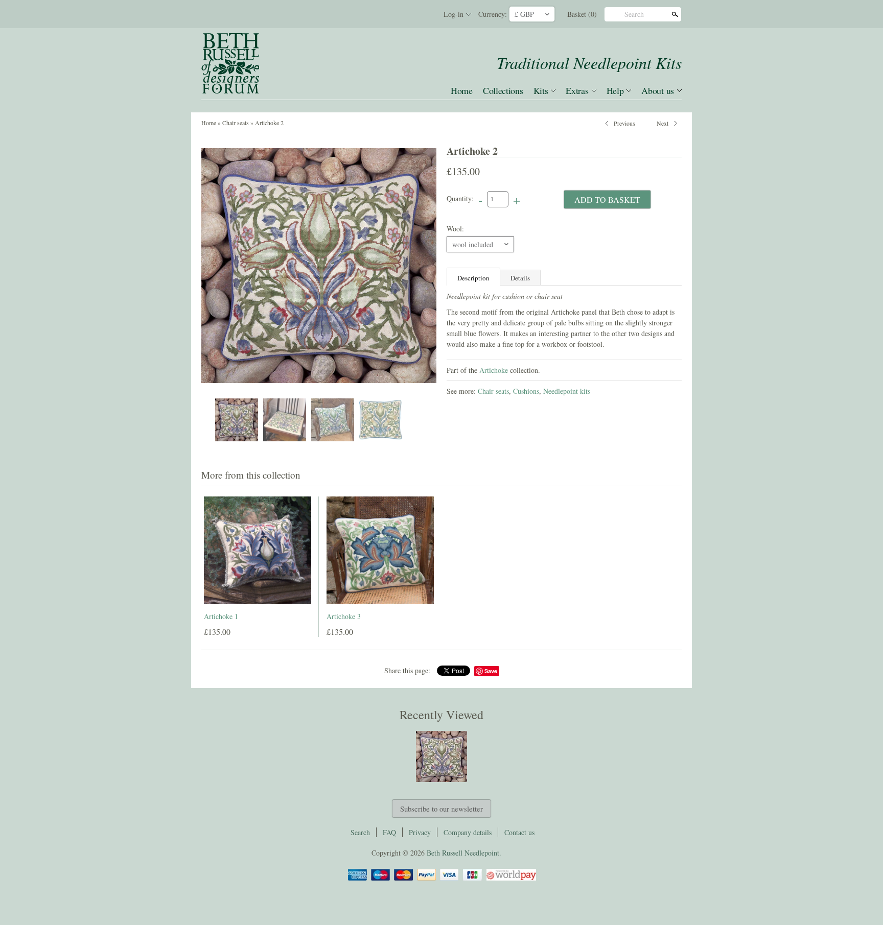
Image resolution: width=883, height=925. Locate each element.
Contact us (519, 832)
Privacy (420, 832)
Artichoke (493, 370)
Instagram (423, 14)
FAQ (389, 832)
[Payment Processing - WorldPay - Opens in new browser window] (510, 879)
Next (662, 122)
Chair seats (235, 122)
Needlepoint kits (566, 391)
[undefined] (318, 265)
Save (490, 671)
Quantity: (460, 198)
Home (462, 90)
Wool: (455, 228)
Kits (540, 90)
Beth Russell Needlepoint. (464, 853)
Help (615, 90)
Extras (577, 90)
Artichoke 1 (221, 616)
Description (473, 277)
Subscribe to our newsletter (441, 808)
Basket (582, 14)
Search (634, 14)
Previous (624, 122)
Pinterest (406, 14)
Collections (503, 90)
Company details (468, 832)
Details (520, 277)
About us (657, 90)
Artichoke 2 (269, 122)
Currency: (492, 14)
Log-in (453, 14)
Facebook (388, 14)
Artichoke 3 (344, 616)
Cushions (526, 391)
